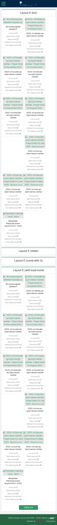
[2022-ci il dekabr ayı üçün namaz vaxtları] (35, 27)
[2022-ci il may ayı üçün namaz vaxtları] (33, 181)
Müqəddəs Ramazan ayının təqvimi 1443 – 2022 (13, 223)
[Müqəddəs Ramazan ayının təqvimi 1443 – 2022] (13, 215)
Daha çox (28, 507)
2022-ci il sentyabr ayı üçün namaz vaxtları (13, 115)
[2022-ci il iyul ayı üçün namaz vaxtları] (35, 143)
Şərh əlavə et (12, 36)
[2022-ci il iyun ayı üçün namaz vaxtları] (13, 181)
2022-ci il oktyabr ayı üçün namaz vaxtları (35, 74)
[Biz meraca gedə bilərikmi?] (13, 21)
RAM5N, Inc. (41, 521)
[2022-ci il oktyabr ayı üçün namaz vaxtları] (35, 66)
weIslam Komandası (13, 42)
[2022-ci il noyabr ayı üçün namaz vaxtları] (13, 66)
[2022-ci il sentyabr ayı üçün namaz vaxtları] (13, 106)
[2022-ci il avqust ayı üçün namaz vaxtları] (35, 106)
